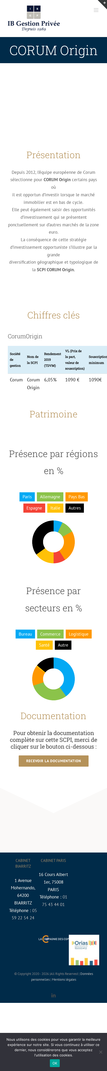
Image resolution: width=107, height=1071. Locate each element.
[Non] (100, 1052)
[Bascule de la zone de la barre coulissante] (102, 4)
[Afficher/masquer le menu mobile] (96, 10)
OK (54, 1063)
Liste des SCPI (102, 114)
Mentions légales (64, 979)
